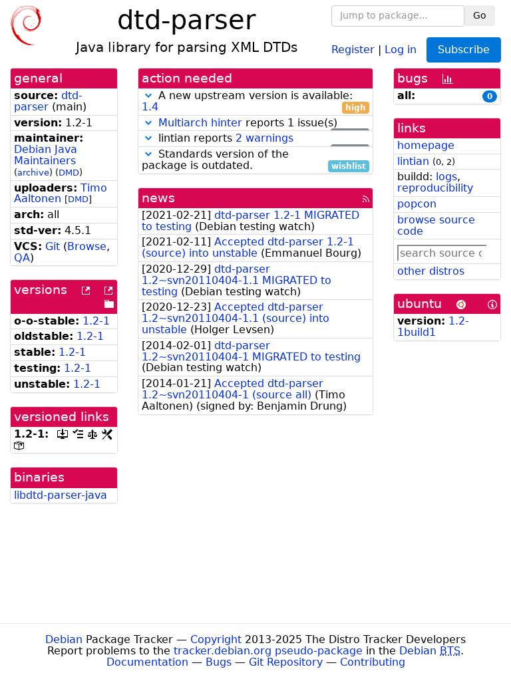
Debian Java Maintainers (45, 155)
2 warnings (264, 138)
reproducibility (435, 188)
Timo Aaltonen (60, 193)
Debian (64, 639)
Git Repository (286, 662)
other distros (430, 271)
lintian (413, 161)
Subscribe (464, 49)
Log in (401, 49)
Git (52, 246)
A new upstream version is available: (254, 101)
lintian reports (260, 138)
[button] (148, 95)
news (158, 197)
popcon (416, 204)
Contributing (372, 662)
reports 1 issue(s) (262, 123)
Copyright (216, 639)
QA (22, 257)
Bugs (219, 662)
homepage (425, 145)
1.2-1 (96, 321)
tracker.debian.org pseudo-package (268, 650)
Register (353, 49)
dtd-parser (48, 101)
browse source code (436, 225)
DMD (69, 173)
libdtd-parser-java (60, 495)
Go (479, 15)
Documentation (147, 662)
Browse (86, 246)
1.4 (150, 106)
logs (446, 176)
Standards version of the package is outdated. (254, 160)
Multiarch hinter (200, 122)
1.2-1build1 (433, 327)
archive (33, 173)
